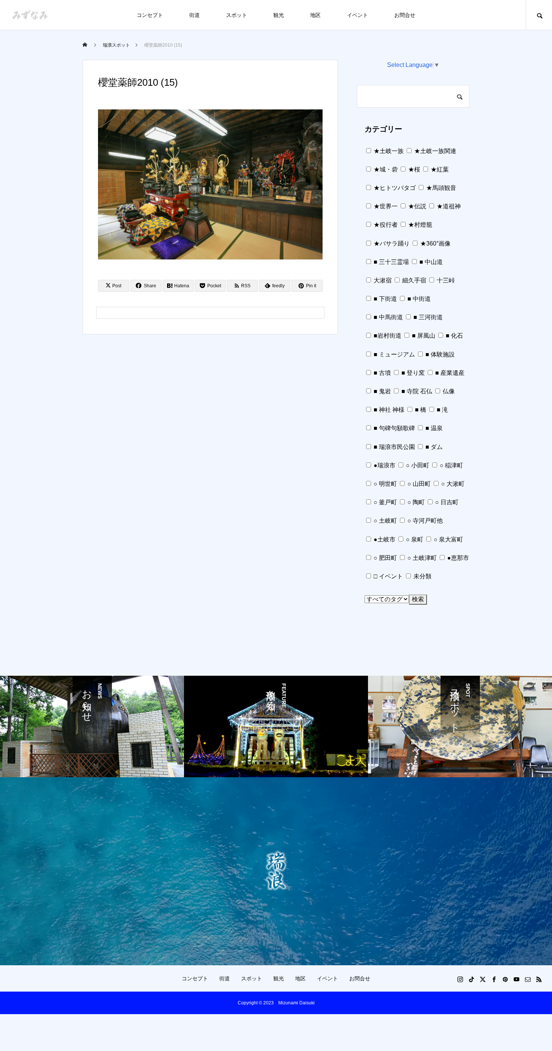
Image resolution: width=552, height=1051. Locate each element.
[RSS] (539, 979)
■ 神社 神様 (388, 409)
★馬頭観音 (440, 188)
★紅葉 (439, 169)
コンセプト (150, 15)
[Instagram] (460, 979)
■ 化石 (453, 335)
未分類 (421, 576)
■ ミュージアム (393, 354)
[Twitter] (482, 979)
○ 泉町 (413, 539)
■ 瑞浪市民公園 (393, 447)
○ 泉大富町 (447, 539)
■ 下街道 (384, 299)
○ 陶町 (415, 502)
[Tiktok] (471, 979)
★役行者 (385, 224)
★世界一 (385, 206)
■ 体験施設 (439, 354)
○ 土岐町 (384, 520)
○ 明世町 (384, 484)
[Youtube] (516, 979)
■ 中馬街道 (387, 317)
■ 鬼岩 (381, 391)
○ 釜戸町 (384, 502)
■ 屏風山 (422, 335)
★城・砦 (385, 169)
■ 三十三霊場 (390, 262)
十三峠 (445, 280)
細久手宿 (413, 280)
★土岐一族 (388, 151)
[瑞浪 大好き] (30, 14)
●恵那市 (457, 558)
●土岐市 (383, 539)
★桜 (413, 169)
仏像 (448, 391)
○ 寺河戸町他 (424, 520)
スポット (236, 15)
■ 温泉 (433, 428)
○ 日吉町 (446, 502)
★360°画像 (435, 243)
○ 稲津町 (450, 465)
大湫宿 (382, 280)
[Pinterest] (505, 979)
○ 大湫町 (452, 484)
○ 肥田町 (384, 558)
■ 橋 (419, 409)
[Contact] (527, 979)
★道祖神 (448, 206)
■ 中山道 (430, 262)
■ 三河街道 (427, 317)
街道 (194, 15)
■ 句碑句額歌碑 (393, 428)
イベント (357, 15)
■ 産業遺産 (449, 373)
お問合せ (404, 15)
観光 (278, 15)
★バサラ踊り (391, 243)
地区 (315, 15)
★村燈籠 (419, 224)
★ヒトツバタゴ (394, 188)
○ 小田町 (416, 465)
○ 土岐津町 (421, 558)
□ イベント (387, 576)
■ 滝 (441, 409)
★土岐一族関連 (434, 151)
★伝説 (416, 206)
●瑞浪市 (383, 465)
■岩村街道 (386, 335)
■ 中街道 (418, 299)
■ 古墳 (381, 373)
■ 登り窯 (412, 373)
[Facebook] (494, 979)
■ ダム (433, 447)
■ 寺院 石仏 (416, 391)
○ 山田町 (418, 484)
